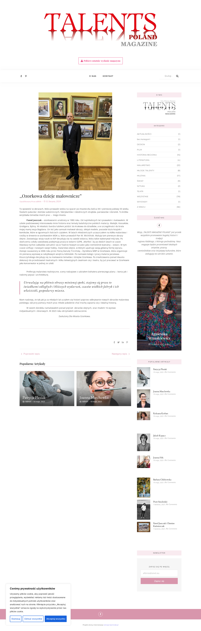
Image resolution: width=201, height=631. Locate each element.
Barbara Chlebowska (162, 479)
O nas (92, 76)
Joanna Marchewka (94, 397)
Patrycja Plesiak (34, 397)
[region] (38, 604)
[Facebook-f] (100, 614)
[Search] (177, 76)
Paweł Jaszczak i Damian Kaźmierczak (164, 524)
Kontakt (108, 76)
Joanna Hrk (158, 457)
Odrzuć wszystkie (33, 619)
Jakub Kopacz (159, 435)
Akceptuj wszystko (55, 619)
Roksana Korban (160, 413)
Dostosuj (15, 619)
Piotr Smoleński (160, 501)
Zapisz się (159, 581)
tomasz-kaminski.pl (111, 625)
